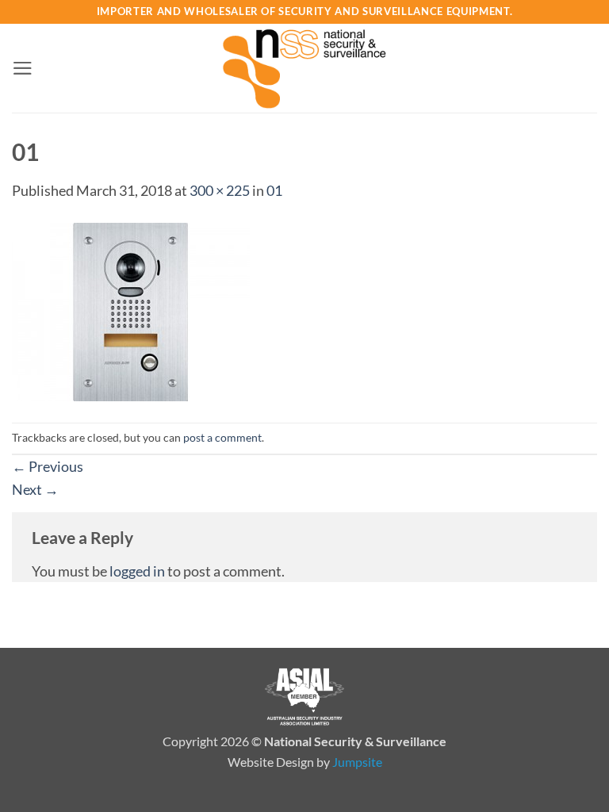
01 (274, 190)
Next (35, 489)
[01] (131, 310)
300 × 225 (220, 190)
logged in (137, 571)
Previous (47, 466)
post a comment (222, 437)
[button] (22, 68)
